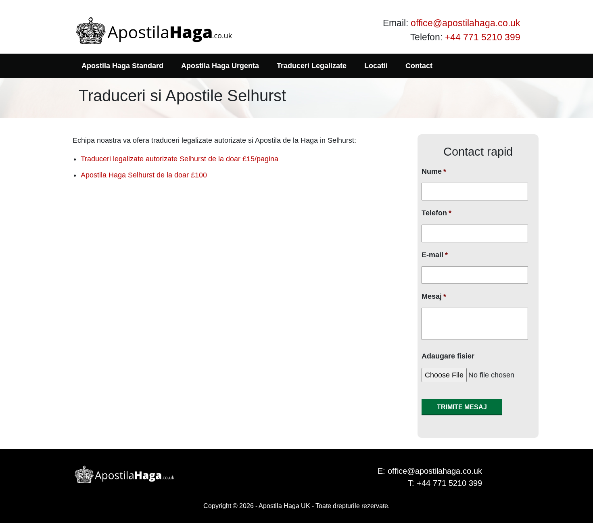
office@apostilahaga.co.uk (465, 23)
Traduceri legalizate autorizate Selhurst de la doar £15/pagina (179, 159)
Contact (418, 66)
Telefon (436, 213)
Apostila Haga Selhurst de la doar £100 (144, 175)
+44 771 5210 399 (482, 37)
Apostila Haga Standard (122, 66)
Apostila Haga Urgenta (220, 66)
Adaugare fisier (448, 356)
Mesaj (434, 296)
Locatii (376, 66)
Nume (434, 171)
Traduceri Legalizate (312, 66)
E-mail (435, 255)
